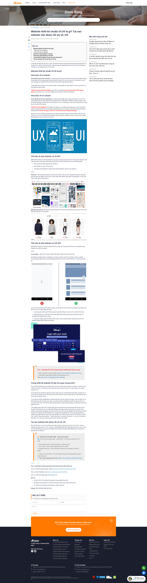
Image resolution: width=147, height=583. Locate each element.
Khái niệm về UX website (41, 52)
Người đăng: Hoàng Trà (38, 38)
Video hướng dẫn (94, 553)
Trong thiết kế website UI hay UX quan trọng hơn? (47, 57)
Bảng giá (77, 544)
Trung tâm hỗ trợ (93, 551)
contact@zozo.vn (41, 569)
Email (34, 2)
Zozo (37, 67)
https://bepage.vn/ (52, 475)
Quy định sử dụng (79, 551)
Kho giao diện (78, 546)
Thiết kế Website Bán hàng (60, 542)
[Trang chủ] (32, 27)
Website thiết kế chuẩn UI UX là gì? (43, 48)
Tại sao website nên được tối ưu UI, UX (44, 59)
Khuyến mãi (71, 2)
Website (27, 2)
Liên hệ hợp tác (108, 548)
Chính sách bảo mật (80, 549)
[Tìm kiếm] (49, 20)
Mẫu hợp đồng (79, 554)
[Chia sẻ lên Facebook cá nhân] (29, 43)
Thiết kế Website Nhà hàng (60, 554)
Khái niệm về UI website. (41, 50)
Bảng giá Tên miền (94, 544)
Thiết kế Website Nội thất (59, 556)
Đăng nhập (129, 2)
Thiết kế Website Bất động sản (61, 551)
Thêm (63, 2)
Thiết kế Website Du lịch (59, 549)
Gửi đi (35, 513)
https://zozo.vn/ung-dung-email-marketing (53, 377)
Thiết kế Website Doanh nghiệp (61, 544)
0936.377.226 (41, 571)
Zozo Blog (92, 555)
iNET (32, 545)
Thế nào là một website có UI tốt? (43, 54)
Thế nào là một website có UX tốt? (43, 55)
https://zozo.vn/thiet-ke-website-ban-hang (69, 373)
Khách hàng (56, 2)
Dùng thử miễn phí (73, 529)
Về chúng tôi (78, 542)
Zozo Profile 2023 (79, 556)
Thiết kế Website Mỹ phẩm (60, 558)
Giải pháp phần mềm (44, 2)
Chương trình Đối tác (109, 542)
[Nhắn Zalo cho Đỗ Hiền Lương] (144, 573)
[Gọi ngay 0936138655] (144, 568)
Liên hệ (91, 558)
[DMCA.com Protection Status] (114, 577)
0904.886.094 (84, 571)
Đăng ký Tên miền (94, 542)
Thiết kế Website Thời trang (60, 546)
